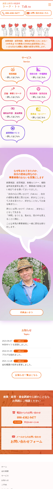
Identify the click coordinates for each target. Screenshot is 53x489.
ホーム (4, 467)
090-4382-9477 (12, 13)
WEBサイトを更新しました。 (15, 345)
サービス (5, 476)
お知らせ (5, 480)
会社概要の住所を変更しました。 (17, 365)
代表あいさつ (26, 312)
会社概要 (5, 471)
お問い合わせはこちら (39, 13)
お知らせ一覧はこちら (26, 375)
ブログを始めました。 (12, 355)
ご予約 (4, 485)
